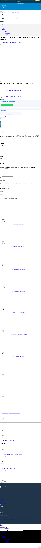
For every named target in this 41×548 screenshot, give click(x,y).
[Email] (20, 124)
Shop (2, 25)
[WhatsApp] (20, 125)
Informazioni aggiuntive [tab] (5, 130)
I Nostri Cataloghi (33, 516)
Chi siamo (4, 4)
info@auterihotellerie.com (3, 503)
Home (2, 24)
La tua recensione (2, 174)
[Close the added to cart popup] (8, 528)
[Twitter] (20, 122)
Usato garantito (3, 29)
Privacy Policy (20, 519)
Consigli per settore (4, 537)
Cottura (6, 31)
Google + (8, 128)
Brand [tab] (2, 131)
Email (10, 128)
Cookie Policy (24, 519)
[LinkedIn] (20, 126)
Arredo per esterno (7, 542)
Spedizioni (2, 519)
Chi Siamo (6, 516)
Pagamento (6, 528)
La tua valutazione (2, 168)
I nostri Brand (4, 516)
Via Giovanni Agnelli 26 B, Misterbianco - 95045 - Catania (6, 497)
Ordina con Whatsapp (11, 519)
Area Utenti (18, 519)
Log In (3, 7)
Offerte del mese (9, 516)
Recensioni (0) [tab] (3, 132)
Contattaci (4, 5)
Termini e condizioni (28, 519)
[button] (1, 14)
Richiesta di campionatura (6, 519)
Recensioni (15, 519)
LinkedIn (6, 128)
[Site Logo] (10, 12)
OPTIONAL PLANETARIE (12, 413)
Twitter (3, 128)
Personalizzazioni (20, 516)
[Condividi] (20, 127)
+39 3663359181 (2, 499)
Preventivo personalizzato (5, 28)
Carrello (4, 6)
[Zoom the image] (20, 487)
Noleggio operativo (4, 26)
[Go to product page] (18, 208)
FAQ (0, 519)
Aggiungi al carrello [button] (26, 207)
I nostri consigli (5, 30)
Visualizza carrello (2, 528)
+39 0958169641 (2, 501)
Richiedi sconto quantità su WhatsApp (8, 105)
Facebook (1, 128)
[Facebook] (20, 121)
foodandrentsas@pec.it (2, 505)
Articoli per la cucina (7, 539)
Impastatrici (6, 34)
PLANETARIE (18, 413)
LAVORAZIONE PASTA (5, 413)
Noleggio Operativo (13, 516)
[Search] (17, 18)
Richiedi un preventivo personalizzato (26, 516)
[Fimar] (3, 120)
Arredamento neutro (7, 33)
